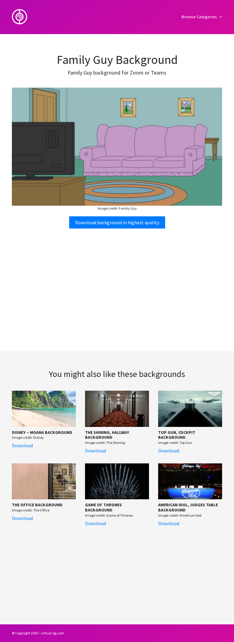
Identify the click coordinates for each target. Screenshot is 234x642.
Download (22, 445)
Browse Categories (200, 16)
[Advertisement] (117, 280)
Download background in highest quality (117, 222)
